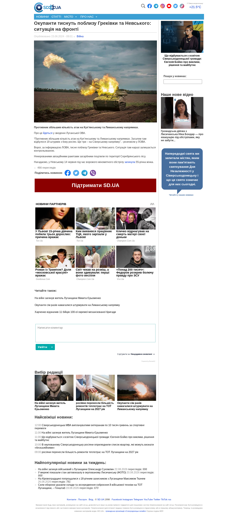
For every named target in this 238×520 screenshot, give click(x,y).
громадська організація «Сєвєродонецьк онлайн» (126, 511)
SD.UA (100, 499)
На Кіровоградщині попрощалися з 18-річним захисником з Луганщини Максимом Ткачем (91, 478)
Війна (80, 36)
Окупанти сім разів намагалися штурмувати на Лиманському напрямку (77, 305)
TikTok (164, 499)
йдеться (47, 133)
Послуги (82, 499)
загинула (130, 162)
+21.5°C (195, 7)
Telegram (138, 499)
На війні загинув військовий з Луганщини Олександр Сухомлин (76, 469)
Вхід (91, 499)
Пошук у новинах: (175, 76)
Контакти (71, 499)
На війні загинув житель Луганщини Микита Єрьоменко (68, 298)
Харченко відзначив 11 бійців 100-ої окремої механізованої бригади (75, 312)
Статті (56, 16)
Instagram (128, 499)
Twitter (156, 499)
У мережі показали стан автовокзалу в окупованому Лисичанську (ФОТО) (82, 472)
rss (169, 499)
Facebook (117, 499)
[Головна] (47, 6)
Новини (42, 16)
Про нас (86, 17)
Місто (68, 17)
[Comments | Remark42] (95, 344)
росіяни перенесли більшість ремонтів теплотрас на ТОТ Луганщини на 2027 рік (90, 452)
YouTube (148, 499)
